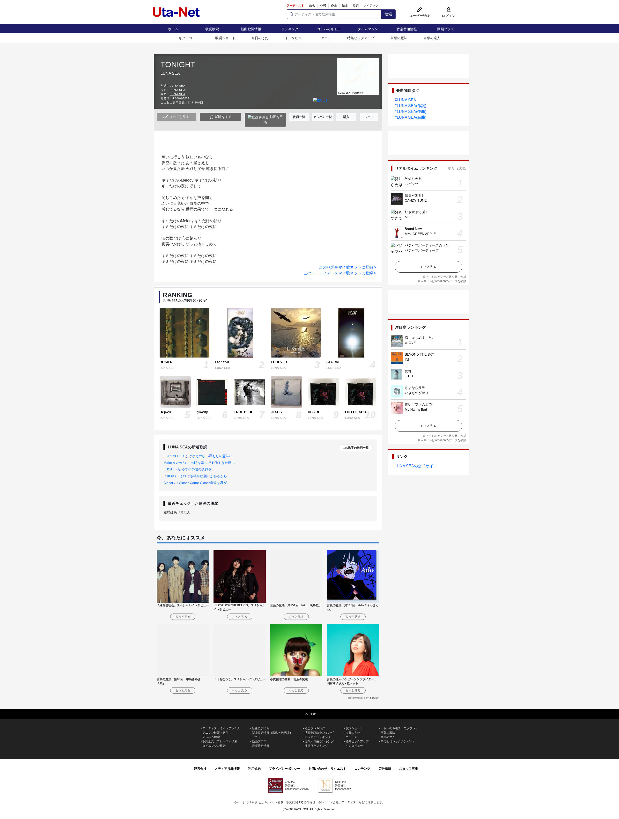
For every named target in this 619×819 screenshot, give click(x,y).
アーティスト (295, 5)
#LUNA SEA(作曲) (410, 112)
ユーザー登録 (419, 16)
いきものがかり (416, 393)
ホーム (173, 29)
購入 (346, 117)
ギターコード (189, 38)
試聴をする (223, 117)
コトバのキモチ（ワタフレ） (399, 728)
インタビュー (295, 38)
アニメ (326, 38)
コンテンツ (362, 768)
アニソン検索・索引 (215, 732)
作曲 (334, 5)
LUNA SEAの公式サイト (416, 466)
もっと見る (428, 267)
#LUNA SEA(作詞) (410, 106)
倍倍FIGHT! (414, 195)
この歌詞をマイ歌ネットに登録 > (347, 267)
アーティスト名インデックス (221, 728)
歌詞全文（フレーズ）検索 (219, 741)
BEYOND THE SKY (419, 354)
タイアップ (371, 5)
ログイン (448, 16)
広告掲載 (384, 768)
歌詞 (356, 5)
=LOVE (410, 343)
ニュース (351, 737)
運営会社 (200, 768)
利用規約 (254, 768)
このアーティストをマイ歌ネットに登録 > (339, 273)
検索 (388, 14)
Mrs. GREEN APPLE (420, 234)
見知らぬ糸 (413, 179)
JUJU (409, 376)
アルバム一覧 (322, 117)
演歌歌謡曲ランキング (319, 732)
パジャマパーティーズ (422, 250)
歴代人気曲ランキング (319, 741)
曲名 (312, 5)
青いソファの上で (418, 404)
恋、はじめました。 (420, 338)
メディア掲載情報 (227, 768)
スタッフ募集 (408, 768)
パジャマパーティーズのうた (427, 245)
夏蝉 (408, 371)
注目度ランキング (316, 745)
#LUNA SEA (405, 100)
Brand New (413, 229)
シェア (369, 117)
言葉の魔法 (398, 38)
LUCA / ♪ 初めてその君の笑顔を (187, 469)
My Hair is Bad (416, 409)
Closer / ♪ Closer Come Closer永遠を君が (195, 483)
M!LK (409, 217)
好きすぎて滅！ (416, 212)
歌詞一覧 (299, 117)
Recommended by (358, 697)
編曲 (345, 5)
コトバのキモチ (329, 29)
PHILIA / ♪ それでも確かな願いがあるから (195, 476)
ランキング (289, 29)
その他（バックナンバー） (398, 741)
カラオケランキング (318, 737)
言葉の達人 (431, 38)
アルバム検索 (211, 737)
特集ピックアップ (360, 38)
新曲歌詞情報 (251, 29)
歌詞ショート (225, 38)
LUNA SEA (177, 85)
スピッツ (411, 184)
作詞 (323, 5)
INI (407, 359)
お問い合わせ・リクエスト (327, 768)
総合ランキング (315, 728)
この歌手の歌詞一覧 (355, 447)
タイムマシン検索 (214, 745)
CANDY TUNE (416, 200)
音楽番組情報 (407, 29)
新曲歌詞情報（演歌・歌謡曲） (272, 732)
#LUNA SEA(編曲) (410, 117)
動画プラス (445, 29)
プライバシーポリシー (284, 768)
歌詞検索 (212, 29)
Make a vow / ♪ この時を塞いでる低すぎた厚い (199, 463)
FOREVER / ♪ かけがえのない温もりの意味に (198, 456)
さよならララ (415, 388)
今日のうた (259, 38)
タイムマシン (368, 29)
